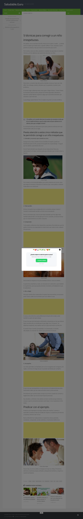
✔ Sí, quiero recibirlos (41, 260)
